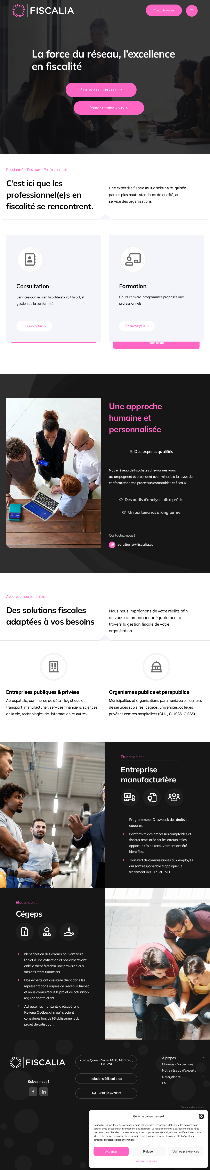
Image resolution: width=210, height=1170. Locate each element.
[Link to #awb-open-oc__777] (192, 11)
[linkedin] (43, 1091)
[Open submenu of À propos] (203, 1058)
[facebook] (33, 1091)
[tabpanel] (151, 476)
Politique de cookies (146, 1161)
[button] (201, 1116)
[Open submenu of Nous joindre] (203, 1077)
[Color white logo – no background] (43, 6)
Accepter (111, 1151)
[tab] (151, 451)
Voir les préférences (185, 1151)
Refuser (148, 1151)
